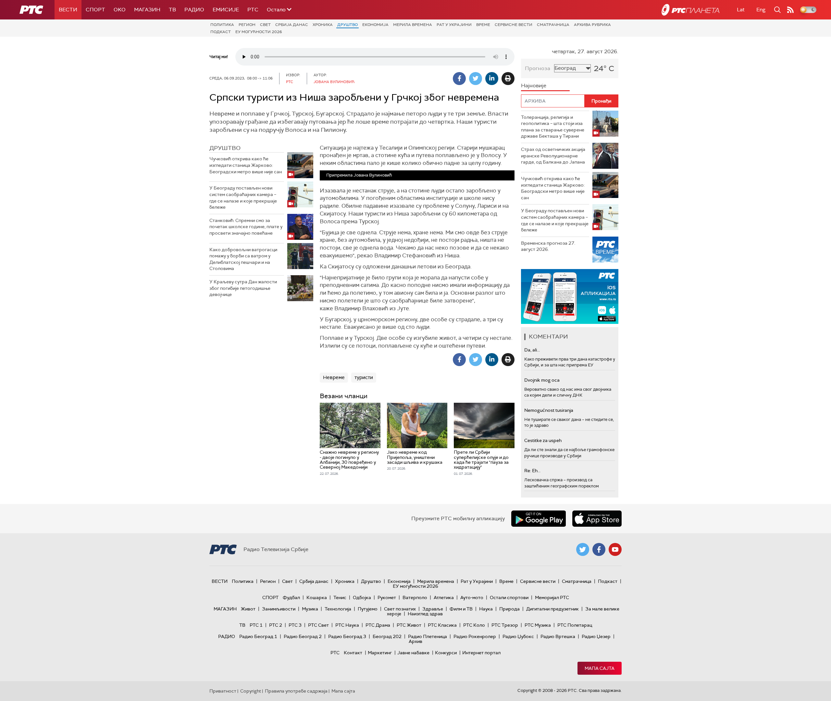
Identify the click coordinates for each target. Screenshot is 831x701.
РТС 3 (295, 625)
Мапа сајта (599, 668)
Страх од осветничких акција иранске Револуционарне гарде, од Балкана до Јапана (553, 155)
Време (483, 24)
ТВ (172, 9)
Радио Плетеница (427, 636)
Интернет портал (481, 653)
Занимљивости (278, 609)
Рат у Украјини (454, 24)
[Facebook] (459, 78)
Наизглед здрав (425, 614)
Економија (375, 24)
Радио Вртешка (557, 636)
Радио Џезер (596, 636)
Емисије (226, 9)
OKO (120, 9)
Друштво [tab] (225, 148)
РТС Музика (538, 625)
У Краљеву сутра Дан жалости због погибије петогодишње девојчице (243, 288)
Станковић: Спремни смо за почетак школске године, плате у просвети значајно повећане (245, 226)
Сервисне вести (513, 24)
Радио (194, 9)
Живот (248, 609)
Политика (222, 24)
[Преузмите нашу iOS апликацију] (597, 518)
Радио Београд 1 (258, 636)
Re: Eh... (532, 470)
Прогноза (537, 68)
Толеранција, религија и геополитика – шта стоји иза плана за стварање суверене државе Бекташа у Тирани (552, 126)
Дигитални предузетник (552, 609)
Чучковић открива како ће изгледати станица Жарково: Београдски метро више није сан (245, 165)
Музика (310, 609)
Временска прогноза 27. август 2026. (548, 246)
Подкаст (220, 31)
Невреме (334, 377)
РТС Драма (378, 625)
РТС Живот (409, 625)
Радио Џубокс (518, 636)
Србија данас (291, 24)
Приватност (222, 691)
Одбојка (362, 597)
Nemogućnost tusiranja (548, 410)
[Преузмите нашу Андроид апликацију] (538, 518)
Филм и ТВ (461, 609)
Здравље (432, 609)
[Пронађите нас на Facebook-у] (598, 549)
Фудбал (291, 597)
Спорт (95, 9)
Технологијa (338, 609)
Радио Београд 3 (347, 636)
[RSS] (790, 9)
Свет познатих (400, 609)
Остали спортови (509, 597)
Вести (68, 9)
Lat (741, 9)
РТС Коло (474, 625)
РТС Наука (347, 625)
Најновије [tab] (533, 85)
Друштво (347, 24)
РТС (252, 9)
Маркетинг (380, 653)
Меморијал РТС (552, 597)
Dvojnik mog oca (542, 380)
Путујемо (368, 609)
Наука (486, 609)
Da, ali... (532, 350)
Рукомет (387, 597)
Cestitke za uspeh (543, 440)
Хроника (323, 24)
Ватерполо (415, 597)
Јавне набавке (413, 653)
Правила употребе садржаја (296, 691)
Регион (247, 24)
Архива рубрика (592, 24)
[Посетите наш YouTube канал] (615, 549)
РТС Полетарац (574, 625)
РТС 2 (275, 625)
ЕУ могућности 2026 (258, 31)
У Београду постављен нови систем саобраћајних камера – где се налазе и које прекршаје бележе (243, 197)
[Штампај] (508, 78)
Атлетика (444, 597)
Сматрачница (553, 24)
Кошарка (316, 597)
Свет (265, 24)
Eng (760, 9)
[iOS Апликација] (569, 296)
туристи (363, 377)
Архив (415, 641)
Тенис (339, 597)
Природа (509, 609)
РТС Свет (318, 625)
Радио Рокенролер (474, 636)
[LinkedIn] (491, 78)
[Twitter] (475, 78)
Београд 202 (387, 636)
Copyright (250, 691)
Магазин (147, 9)
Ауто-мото (471, 597)
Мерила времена (412, 24)
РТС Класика (442, 625)
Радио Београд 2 (303, 636)
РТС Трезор (504, 625)
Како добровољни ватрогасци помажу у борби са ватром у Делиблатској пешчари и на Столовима (243, 259)
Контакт (353, 653)
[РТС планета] (690, 9)
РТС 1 (256, 625)
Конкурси (446, 653)
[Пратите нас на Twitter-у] (582, 549)
